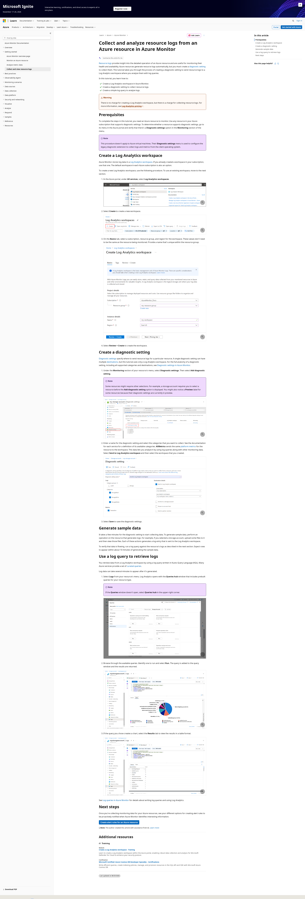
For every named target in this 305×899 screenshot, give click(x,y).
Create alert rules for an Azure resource (119, 822)
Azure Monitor (120, 35)
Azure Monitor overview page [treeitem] (18, 56)
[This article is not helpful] (278, 63)
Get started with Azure (291, 27)
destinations (112, 362)
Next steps (259, 55)
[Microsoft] (4, 20)
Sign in (299, 20)
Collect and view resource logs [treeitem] (19, 69)
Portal (275, 27)
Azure (109, 35)
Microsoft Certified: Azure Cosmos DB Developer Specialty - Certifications (129, 862)
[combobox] (27, 38)
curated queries (134, 566)
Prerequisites (260, 40)
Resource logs (105, 63)
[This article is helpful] (275, 63)
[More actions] (204, 35)
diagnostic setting (197, 66)
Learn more (154, 828)
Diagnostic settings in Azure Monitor (173, 365)
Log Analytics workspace (141, 162)
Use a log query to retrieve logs (267, 52)
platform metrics (188, 446)
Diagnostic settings (107, 358)
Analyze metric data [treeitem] (15, 65)
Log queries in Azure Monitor (116, 800)
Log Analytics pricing (132, 106)
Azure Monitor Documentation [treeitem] (17, 43)
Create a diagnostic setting (266, 46)
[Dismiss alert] (300, 5)
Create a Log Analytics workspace (268, 43)
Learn (101, 35)
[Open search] (293, 21)
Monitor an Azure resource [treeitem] (17, 60)
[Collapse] (50, 33)
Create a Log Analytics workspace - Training (117, 850)
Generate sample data (264, 49)
